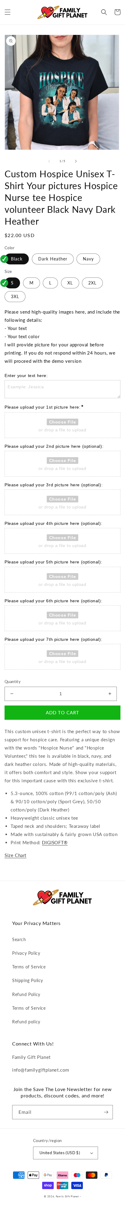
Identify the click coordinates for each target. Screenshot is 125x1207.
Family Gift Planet (67, 1196)
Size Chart (15, 855)
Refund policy (26, 1021)
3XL (15, 296)
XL (70, 282)
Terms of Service (29, 966)
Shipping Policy (27, 980)
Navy (88, 258)
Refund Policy (26, 994)
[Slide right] (76, 161)
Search (19, 939)
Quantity (13, 681)
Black (16, 258)
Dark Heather (52, 258)
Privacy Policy (26, 953)
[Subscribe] (106, 1112)
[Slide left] (49, 161)
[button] (7, 12)
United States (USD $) (59, 1152)
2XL (92, 282)
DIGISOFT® (54, 842)
